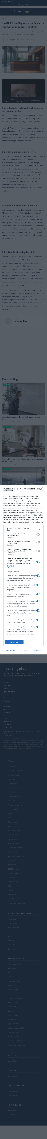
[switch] (38, 534)
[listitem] (23, 529)
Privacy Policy (36, 650)
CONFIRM (14, 642)
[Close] (42, 489)
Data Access (23, 650)
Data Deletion (11, 650)
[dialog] (23, 569)
